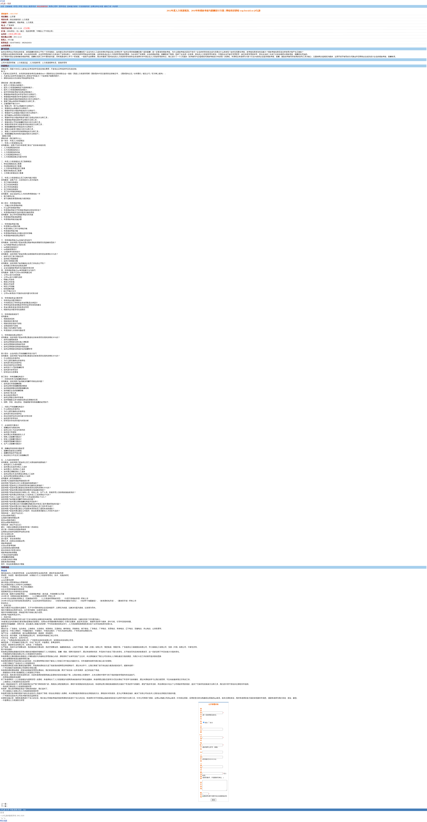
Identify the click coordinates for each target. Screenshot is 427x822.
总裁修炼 (8, 6)
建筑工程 (107, 6)
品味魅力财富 (72, 6)
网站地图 (3, 821)
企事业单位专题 (97, 6)
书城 (11, 810)
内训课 (115, 6)
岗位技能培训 (42, 6)
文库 (7, 810)
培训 (9, 3)
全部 (2, 6)
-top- (24, 810)
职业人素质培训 (29, 6)
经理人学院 (17, 6)
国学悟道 (62, 6)
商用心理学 (53, 6)
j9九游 (2, 1)
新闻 (15, 810)
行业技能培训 (84, 6)
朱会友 (4, 570)
